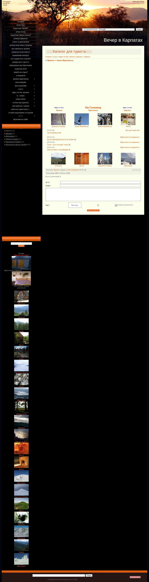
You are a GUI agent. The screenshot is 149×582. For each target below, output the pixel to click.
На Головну (93, 107)
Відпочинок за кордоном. (130, 137)
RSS (142, 3)
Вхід (138, 3)
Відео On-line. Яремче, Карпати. (71, 57)
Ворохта (21, 303)
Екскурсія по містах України (16, 144)
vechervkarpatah (72, 170)
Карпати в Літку (21, 442)
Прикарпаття (21, 414)
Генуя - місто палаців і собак (57, 145)
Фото (21, 345)
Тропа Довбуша (53, 133)
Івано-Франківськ (81, 126)
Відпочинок (10, 136)
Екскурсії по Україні (13, 142)
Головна (123, 3)
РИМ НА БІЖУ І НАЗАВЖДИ (57, 150)
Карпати (9, 133)
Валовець (21, 538)
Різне (21, 331)
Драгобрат (21, 400)
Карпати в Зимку (21, 373)
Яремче (9, 131)
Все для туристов (132, 130)
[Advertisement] (21, 16)
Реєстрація (131, 3)
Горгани (58, 166)
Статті (55, 57)
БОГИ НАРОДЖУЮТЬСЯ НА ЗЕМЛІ (60, 139)
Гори (21, 359)
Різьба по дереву (12, 139)
